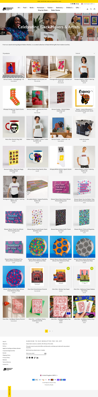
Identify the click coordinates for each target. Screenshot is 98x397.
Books (32, 8)
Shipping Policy (6, 355)
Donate (4, 353)
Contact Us (5, 364)
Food (25, 8)
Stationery (59, 8)
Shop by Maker (43, 10)
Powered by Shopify (49, 385)
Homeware (41, 8)
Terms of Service (7, 362)
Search (4, 341)
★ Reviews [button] (9, 391)
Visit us (4, 346)
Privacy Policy (6, 357)
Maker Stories (55, 10)
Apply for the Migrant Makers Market (12, 348)
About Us (5, 344)
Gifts (77, 8)
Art (19, 8)
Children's (69, 8)
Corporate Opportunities (9, 351)
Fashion (50, 8)
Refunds (5, 360)
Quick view (13, 76)
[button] (27, 385)
